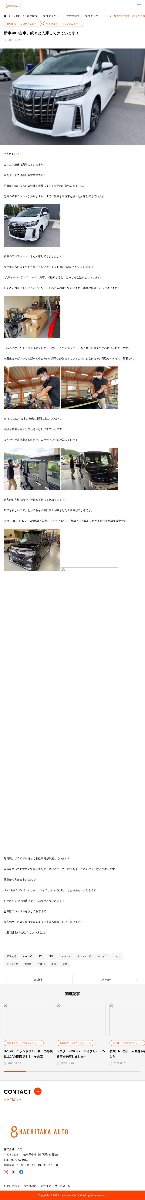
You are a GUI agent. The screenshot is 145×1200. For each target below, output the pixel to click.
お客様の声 (30, 1185)
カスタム (102, 956)
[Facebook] (21, 1172)
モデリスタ (12, 964)
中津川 (41, 964)
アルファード (84, 956)
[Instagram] (5, 1172)
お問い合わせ (12, 1185)
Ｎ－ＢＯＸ (65, 956)
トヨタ (116, 956)
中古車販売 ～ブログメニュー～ (63, 23)
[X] (13, 1172)
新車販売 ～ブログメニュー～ (23, 23)
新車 (64, 964)
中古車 (28, 964)
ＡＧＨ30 (27, 956)
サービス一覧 (63, 1185)
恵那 (53, 964)
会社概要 (45, 1185)
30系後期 (11, 956)
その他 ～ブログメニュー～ (127, 1043)
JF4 (51, 956)
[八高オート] (14, 5)
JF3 (40, 956)
